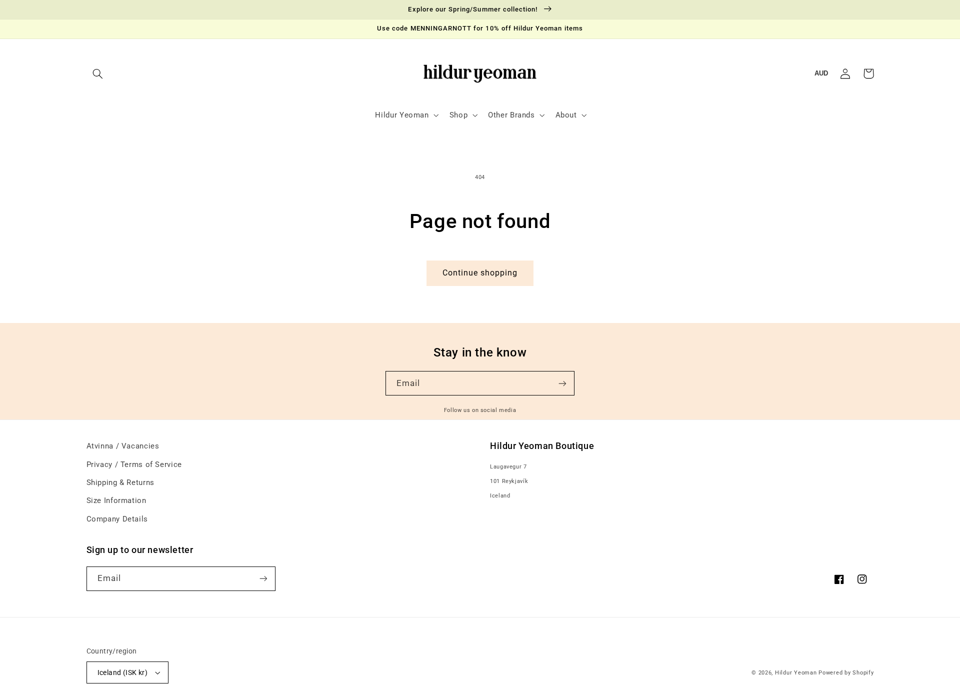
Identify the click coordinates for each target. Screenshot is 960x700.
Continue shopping (480, 273)
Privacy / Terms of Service (134, 464)
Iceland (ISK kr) (123, 672)
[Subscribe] (562, 383)
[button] (98, 73)
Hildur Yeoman (796, 673)
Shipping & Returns (120, 482)
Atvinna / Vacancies (123, 446)
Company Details (117, 519)
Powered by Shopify (846, 673)
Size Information (116, 500)
